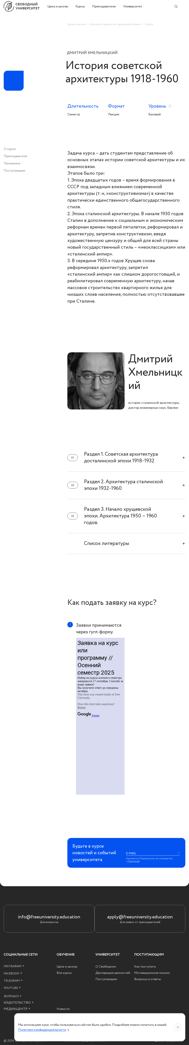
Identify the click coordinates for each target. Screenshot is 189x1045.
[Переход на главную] (25, 6)
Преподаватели (104, 6)
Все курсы (64, 973)
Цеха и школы (57, 6)
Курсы (80, 6)
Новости (63, 1009)
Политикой (134, 861)
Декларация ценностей (112, 973)
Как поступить (145, 966)
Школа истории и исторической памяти (115, 24)
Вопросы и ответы (147, 979)
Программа (12, 163)
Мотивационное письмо (152, 973)
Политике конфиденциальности (42, 1029)
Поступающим (14, 170)
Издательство (17, 1002)
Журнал (11, 996)
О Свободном (105, 966)
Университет (132, 6)
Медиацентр (16, 1009)
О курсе (10, 149)
